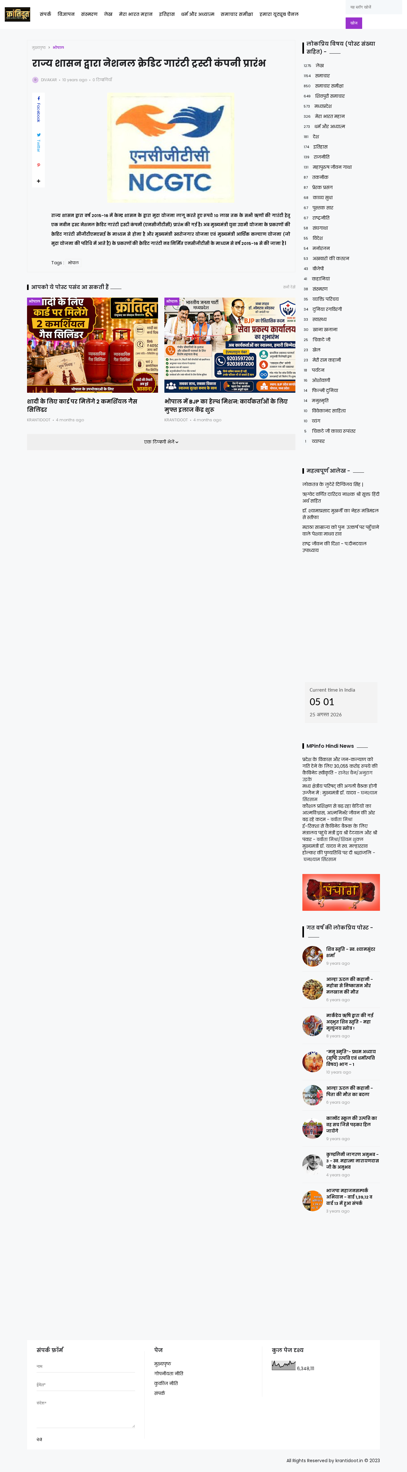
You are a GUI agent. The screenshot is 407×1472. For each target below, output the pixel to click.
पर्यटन (314, 370)
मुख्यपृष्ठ (39, 47)
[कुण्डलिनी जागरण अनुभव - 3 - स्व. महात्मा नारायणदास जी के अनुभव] (312, 1164)
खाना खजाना (320, 329)
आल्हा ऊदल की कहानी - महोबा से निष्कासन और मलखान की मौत (349, 985)
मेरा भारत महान (136, 14)
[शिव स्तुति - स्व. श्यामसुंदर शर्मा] (312, 956)
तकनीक (316, 177)
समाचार (317, 76)
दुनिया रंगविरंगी (323, 309)
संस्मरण (89, 14)
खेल (312, 350)
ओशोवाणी (317, 380)
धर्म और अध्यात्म (197, 14)
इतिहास (167, 14)
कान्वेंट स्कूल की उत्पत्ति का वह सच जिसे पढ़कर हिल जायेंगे (351, 1124)
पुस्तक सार (318, 208)
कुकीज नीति (166, 1383)
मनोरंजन (317, 248)
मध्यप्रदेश (318, 106)
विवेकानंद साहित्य (325, 411)
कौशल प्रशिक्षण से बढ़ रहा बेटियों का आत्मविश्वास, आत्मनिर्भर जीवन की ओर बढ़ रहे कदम (338, 813)
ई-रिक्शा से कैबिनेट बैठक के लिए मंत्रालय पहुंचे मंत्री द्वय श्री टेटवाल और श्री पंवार (339, 833)
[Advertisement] (342, 615)
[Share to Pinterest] (38, 165)
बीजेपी (314, 269)
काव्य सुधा (318, 197)
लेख (108, 14)
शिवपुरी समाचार (324, 96)
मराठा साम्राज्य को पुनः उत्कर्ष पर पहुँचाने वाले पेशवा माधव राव (340, 530)
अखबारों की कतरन (326, 258)
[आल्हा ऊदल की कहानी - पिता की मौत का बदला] (312, 1095)
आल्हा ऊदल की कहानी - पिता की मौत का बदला (349, 1091)
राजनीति (316, 157)
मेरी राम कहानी (322, 360)
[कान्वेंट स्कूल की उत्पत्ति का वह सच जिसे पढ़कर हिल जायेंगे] (312, 1128)
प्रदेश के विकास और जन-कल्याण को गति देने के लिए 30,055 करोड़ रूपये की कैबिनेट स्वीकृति (339, 766)
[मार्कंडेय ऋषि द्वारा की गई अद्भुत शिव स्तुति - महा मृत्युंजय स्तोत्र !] (312, 1025)
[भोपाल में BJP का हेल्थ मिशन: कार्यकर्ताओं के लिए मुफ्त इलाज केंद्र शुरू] (229, 345)
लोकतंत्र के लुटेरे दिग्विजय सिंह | (332, 484)
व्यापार (315, 441)
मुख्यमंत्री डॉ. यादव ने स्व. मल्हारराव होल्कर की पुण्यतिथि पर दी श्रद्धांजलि (336, 849)
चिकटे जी (317, 340)
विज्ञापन (66, 14)
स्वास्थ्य (315, 319)
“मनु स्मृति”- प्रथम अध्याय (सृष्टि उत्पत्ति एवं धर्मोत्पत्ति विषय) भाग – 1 (351, 1058)
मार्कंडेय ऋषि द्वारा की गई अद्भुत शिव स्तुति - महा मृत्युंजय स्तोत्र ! (349, 1022)
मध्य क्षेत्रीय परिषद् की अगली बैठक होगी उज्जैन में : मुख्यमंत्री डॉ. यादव (339, 789)
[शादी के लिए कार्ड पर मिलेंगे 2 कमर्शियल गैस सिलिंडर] (92, 345)
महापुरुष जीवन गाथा (328, 167)
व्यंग (312, 421)
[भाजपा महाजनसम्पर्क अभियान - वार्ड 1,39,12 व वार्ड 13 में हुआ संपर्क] (312, 1201)
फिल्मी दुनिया (321, 390)
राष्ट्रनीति (316, 218)
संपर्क (45, 14)
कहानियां (317, 279)
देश (311, 137)
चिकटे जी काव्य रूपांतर (329, 431)
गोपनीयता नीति (168, 1373)
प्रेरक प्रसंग (318, 187)
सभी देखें (289, 287)
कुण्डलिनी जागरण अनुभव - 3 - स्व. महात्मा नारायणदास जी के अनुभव (352, 1161)
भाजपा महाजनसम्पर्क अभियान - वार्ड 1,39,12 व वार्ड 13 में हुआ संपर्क (349, 1197)
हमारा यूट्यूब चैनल (279, 14)
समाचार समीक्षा (237, 14)
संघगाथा (316, 228)
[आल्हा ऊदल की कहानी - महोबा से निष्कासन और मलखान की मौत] (312, 989)
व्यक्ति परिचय (321, 299)
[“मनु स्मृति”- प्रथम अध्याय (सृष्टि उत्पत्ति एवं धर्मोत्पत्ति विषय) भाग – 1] (312, 1062)
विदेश (313, 238)
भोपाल (58, 47)
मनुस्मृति (316, 401)
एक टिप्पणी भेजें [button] (160, 442)
